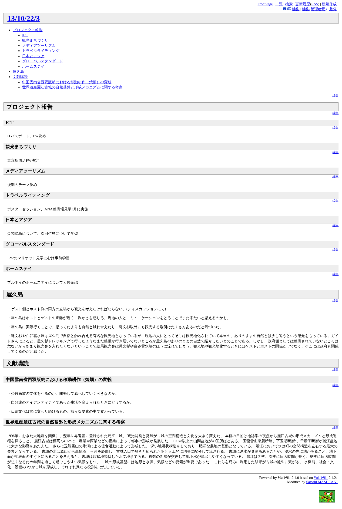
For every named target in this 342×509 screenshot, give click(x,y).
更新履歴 (302, 4)
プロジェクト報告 (28, 30)
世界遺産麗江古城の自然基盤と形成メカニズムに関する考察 (72, 87)
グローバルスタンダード (42, 61)
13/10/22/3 (23, 18)
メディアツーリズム (39, 45)
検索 (289, 4)
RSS (314, 4)
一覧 (279, 4)
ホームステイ (33, 66)
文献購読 (20, 77)
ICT (25, 35)
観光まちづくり (35, 40)
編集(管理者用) (314, 9)
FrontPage (265, 4)
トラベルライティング (40, 51)
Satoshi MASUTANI (322, 482)
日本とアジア (33, 56)
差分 (333, 9)
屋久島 (18, 72)
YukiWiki (321, 478)
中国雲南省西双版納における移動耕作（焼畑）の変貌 (66, 82)
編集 (295, 9)
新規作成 (329, 4)
